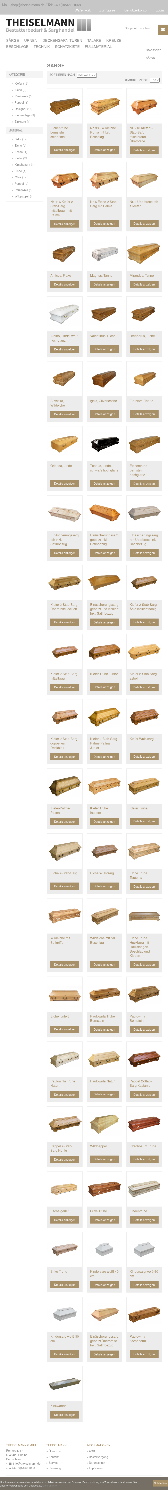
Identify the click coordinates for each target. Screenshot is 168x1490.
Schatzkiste (67, 46)
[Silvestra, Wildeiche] (65, 379)
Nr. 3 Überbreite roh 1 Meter (144, 203)
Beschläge (17, 46)
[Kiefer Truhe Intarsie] (104, 786)
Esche (20, 152)
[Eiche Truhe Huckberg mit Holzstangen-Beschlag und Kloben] (144, 916)
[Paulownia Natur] (104, 1059)
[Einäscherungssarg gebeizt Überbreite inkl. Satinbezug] (104, 1314)
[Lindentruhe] (144, 1189)
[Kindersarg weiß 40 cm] (104, 1249)
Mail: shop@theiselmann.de (23, 4)
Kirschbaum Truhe (143, 1146)
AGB (92, 1451)
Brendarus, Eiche (142, 335)
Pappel (21, 102)
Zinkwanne (58, 1405)
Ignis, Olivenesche (103, 400)
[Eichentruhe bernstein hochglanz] (144, 444)
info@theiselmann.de (26, 1463)
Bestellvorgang (98, 1457)
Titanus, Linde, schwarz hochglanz (104, 467)
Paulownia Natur (102, 1081)
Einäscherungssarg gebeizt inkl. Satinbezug (104, 539)
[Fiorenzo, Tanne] (144, 379)
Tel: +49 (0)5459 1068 (64, 4)
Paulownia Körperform (138, 1338)
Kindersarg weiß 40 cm (104, 1273)
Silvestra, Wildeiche (57, 403)
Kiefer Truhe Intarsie (99, 810)
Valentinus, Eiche (103, 335)
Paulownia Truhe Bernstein (102, 1018)
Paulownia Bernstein (137, 1018)
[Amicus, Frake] (65, 253)
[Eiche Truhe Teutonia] (144, 851)
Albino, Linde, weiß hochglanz (64, 338)
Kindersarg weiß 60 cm (144, 1273)
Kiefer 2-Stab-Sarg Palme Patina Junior (103, 743)
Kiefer (21, 83)
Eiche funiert (59, 1016)
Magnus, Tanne (101, 275)
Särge (12, 40)
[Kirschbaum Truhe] (144, 1124)
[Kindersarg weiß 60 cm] (144, 1249)
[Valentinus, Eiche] (104, 314)
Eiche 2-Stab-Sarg (63, 873)
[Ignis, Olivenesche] (104, 379)
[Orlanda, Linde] (65, 444)
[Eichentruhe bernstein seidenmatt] (65, 106)
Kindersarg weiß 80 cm (64, 1338)
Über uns (55, 1451)
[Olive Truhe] (104, 1189)
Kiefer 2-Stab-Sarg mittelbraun (63, 676)
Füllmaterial (98, 46)
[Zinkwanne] (65, 1384)
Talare (94, 40)
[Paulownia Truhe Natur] (65, 1059)
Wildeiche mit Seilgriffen (60, 940)
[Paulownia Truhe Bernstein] (104, 994)
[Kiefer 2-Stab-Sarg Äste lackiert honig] (144, 582)
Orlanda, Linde (61, 465)
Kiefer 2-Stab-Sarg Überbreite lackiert (63, 606)
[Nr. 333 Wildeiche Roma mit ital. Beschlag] (104, 106)
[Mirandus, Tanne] (144, 253)
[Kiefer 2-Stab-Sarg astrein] (144, 652)
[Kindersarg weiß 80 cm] (65, 1314)
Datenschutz (97, 1463)
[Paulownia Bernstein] (144, 994)
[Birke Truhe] (65, 1249)
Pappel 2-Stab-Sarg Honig (61, 1148)
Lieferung (55, 1468)
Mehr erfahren (50, 1485)
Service (53, 1463)
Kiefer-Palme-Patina (60, 810)
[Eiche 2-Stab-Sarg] (65, 851)
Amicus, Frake (60, 275)
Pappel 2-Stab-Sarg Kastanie (141, 1083)
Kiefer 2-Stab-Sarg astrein (143, 676)
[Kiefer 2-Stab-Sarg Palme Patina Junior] (104, 717)
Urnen (30, 40)
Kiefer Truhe (139, 808)
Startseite (153, 50)
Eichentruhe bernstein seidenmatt (59, 132)
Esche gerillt (59, 1211)
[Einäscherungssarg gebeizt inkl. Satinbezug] (104, 513)
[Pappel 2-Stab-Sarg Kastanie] (144, 1059)
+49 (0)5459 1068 (23, 1468)
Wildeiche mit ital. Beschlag (103, 940)
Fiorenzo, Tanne (141, 400)
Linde (20, 171)
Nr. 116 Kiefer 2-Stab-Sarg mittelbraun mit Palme (62, 208)
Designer (23, 109)
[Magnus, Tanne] (104, 253)
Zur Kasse (107, 9)
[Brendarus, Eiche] (144, 314)
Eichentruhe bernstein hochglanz (138, 470)
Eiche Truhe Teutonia (138, 875)
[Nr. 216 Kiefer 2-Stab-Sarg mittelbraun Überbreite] (144, 106)
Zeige (143, 80)
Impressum (96, 1468)
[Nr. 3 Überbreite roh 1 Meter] (144, 179)
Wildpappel (24, 196)
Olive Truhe (98, 1211)
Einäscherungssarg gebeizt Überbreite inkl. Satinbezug (104, 1340)
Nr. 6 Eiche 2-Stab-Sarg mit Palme (104, 203)
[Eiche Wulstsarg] (104, 851)
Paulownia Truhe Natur (62, 1083)
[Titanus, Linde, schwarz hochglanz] (104, 444)
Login (160, 9)
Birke (20, 139)
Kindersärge (24, 115)
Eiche (20, 90)
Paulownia (23, 96)
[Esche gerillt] (65, 1189)
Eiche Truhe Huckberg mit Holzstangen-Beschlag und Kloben (140, 947)
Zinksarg (22, 121)
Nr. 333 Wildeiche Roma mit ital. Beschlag (103, 132)
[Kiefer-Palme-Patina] (65, 786)
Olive (20, 177)
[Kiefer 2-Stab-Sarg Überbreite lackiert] (65, 582)
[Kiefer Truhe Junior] (104, 652)
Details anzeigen (65, 150)
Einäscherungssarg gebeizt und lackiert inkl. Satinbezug (104, 609)
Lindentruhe (138, 1211)
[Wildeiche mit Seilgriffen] (65, 916)
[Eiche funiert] (65, 994)
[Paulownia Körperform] (144, 1314)
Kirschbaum (24, 164)
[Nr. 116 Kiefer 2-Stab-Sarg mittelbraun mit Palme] (65, 179)
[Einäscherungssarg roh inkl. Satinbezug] (65, 513)
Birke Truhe (58, 1271)
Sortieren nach (62, 75)
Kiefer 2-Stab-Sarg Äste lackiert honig (143, 606)
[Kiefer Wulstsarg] (144, 717)
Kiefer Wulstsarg (142, 738)
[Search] (158, 28)
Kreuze (113, 40)
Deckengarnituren (62, 40)
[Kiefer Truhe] (144, 786)
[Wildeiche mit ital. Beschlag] (104, 916)
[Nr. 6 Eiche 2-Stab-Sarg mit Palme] (104, 179)
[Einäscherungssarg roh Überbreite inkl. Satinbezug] (144, 513)
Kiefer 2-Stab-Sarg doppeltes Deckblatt (63, 743)
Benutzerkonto (135, 9)
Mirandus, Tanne (142, 275)
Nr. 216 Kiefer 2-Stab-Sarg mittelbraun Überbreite (141, 135)
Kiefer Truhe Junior (104, 673)
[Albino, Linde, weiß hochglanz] (65, 314)
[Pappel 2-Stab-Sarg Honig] (65, 1124)
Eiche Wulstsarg (102, 873)
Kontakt (54, 1457)
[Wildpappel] (104, 1124)
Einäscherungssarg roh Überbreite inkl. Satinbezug (144, 539)
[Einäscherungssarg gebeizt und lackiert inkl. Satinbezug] (104, 582)
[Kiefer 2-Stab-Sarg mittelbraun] (65, 652)
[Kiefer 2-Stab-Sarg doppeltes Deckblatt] (65, 717)
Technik (42, 46)
